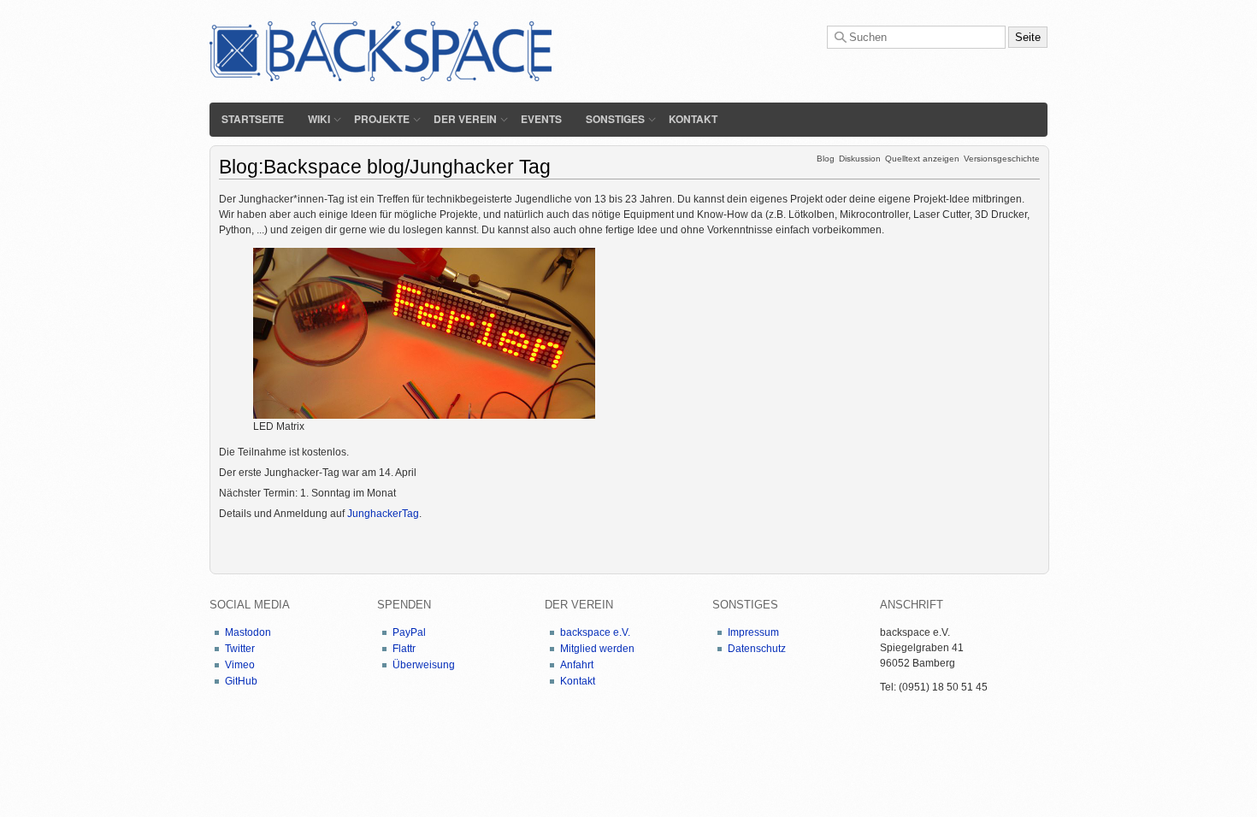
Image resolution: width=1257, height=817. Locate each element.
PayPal (409, 632)
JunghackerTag (383, 514)
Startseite (252, 118)
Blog (826, 158)
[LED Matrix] (424, 332)
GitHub (241, 681)
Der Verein (465, 118)
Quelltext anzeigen (922, 158)
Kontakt (693, 118)
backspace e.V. (595, 632)
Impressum (753, 632)
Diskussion (860, 158)
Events (541, 118)
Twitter (240, 649)
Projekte (382, 118)
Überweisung (423, 665)
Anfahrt (576, 665)
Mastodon (248, 632)
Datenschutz (757, 649)
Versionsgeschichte (1002, 158)
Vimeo (240, 665)
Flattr (404, 649)
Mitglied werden (597, 649)
